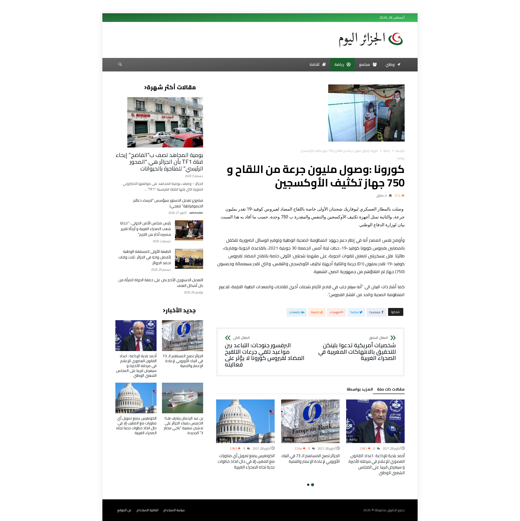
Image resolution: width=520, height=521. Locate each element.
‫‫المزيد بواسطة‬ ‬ (359, 390)
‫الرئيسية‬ (400, 150)
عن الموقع (125, 510)
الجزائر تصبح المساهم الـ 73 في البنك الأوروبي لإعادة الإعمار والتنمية (310, 458)
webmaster (196, 213)
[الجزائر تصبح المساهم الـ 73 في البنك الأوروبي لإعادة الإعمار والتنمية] (310, 421)
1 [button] (312, 484)
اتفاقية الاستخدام (147, 510)
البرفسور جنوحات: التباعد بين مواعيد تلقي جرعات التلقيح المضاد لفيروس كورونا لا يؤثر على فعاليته (264, 352)
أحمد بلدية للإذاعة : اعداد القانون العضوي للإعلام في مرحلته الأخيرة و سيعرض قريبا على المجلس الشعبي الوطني (377, 464)
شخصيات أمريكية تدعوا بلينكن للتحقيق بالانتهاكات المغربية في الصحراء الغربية (357, 348)
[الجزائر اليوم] (371, 30)
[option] (375, 437)
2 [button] (308, 485)
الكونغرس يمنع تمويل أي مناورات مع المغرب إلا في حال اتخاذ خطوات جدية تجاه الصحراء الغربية (246, 461)
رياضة (387, 150)
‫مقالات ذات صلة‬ (391, 390)
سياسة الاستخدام (174, 510)
